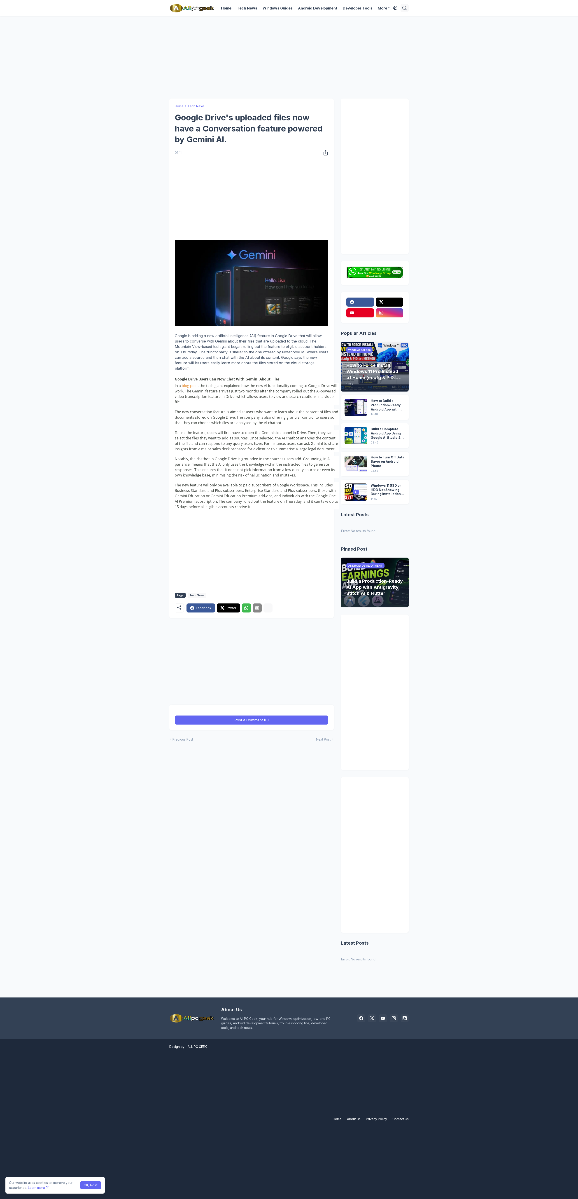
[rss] (405, 1018)
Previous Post (182, 739)
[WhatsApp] (246, 607)
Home (226, 8)
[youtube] (360, 312)
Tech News (247, 8)
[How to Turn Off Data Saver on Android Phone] (356, 463)
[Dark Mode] (395, 8)
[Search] (405, 8)
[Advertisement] (289, 55)
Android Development (317, 8)
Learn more (36, 1188)
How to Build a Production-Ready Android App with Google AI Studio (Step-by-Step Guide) (386, 405)
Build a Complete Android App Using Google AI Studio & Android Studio (386, 433)
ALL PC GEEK (197, 1047)
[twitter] (389, 302)
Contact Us (400, 1119)
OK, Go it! (91, 1185)
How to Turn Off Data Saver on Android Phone (387, 461)
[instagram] (389, 312)
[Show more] (268, 607)
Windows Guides (278, 8)
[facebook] (360, 302)
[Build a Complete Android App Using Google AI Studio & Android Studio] (356, 435)
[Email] (257, 607)
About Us (354, 1119)
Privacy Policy (376, 1119)
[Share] (324, 153)
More (382, 8)
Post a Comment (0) (251, 720)
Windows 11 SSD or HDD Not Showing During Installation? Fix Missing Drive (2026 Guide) (387, 489)
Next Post (323, 739)
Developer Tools (357, 8)
